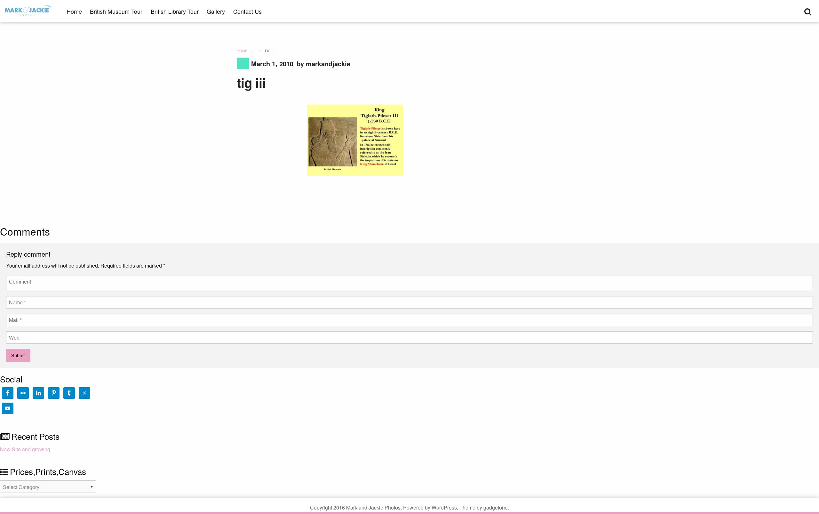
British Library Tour (175, 11)
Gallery (216, 11)
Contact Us (247, 11)
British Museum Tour (116, 11)
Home (74, 11)
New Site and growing (25, 449)
